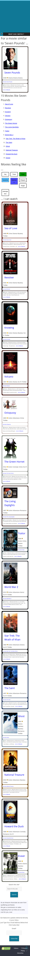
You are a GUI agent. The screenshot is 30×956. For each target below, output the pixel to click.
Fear (22, 174)
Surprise (5, 180)
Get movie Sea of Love (7, 239)
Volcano (7, 115)
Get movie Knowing (6, 339)
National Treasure (12, 150)
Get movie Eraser (21, 872)
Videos (16, 948)
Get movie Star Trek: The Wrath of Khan (10, 651)
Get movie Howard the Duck (8, 838)
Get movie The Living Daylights (8, 516)
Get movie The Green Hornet (8, 473)
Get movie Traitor (21, 549)
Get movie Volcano (6, 385)
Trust (14, 174)
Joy (5, 174)
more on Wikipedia (6, 89)
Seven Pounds (12, 72)
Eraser (8, 158)
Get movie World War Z (7, 598)
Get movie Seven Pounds (7, 81)
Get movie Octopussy (7, 424)
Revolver (8, 108)
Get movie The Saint (6, 699)
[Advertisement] (15, 16)
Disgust (22, 180)
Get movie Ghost (6, 737)
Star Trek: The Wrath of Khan (15, 138)
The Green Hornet (11, 123)
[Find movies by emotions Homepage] (1, 34)
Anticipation (5, 193)
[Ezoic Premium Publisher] (6, 949)
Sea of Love (9, 104)
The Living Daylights (12, 127)
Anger (23, 185)
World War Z (9, 135)
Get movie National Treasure (8, 786)
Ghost (8, 146)
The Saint (9, 142)
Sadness (14, 181)
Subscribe (14, 938)
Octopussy (8, 119)
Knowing (8, 112)
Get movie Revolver (6, 289)
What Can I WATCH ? (16, 34)
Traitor (7, 131)
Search (14, 895)
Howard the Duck (11, 154)
